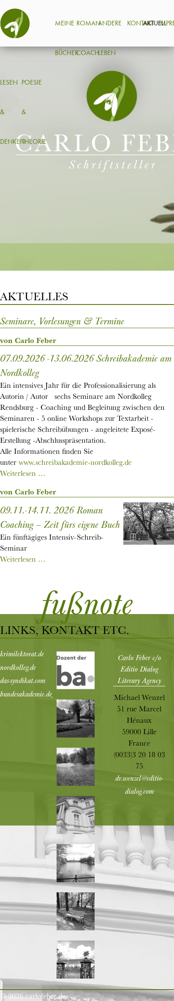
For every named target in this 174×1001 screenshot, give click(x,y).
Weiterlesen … (23, 472)
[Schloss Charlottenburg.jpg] (76, 879)
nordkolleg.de (18, 666)
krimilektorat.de (22, 653)
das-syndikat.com (22, 680)
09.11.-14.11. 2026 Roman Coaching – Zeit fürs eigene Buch (60, 516)
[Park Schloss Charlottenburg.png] (76, 928)
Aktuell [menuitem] (154, 23)
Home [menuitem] (15, 23)
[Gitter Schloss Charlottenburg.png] (76, 976)
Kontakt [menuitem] (141, 23)
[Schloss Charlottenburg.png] (76, 735)
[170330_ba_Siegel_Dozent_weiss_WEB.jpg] (76, 687)
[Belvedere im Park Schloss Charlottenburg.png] (76, 831)
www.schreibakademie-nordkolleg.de (75, 461)
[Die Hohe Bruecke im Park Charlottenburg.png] (76, 783)
